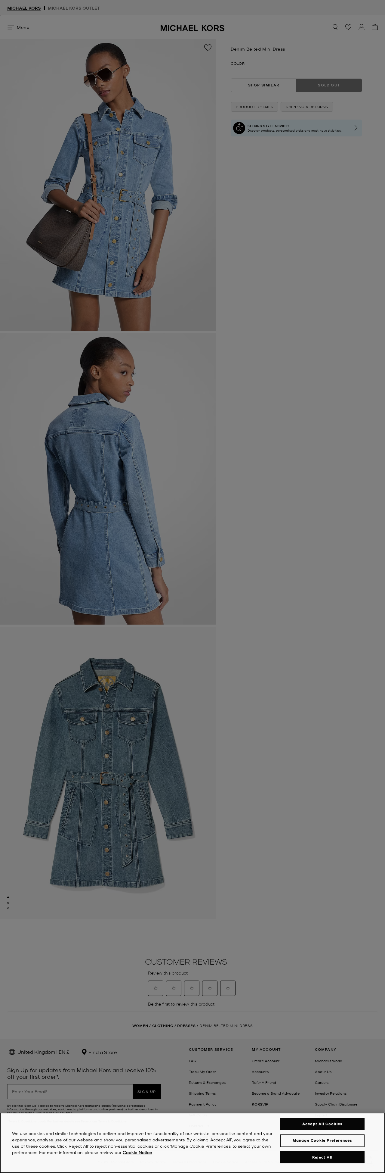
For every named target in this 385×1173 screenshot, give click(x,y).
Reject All (322, 1157)
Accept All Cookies (322, 1123)
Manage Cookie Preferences (322, 1140)
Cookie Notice (137, 1152)
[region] (192, 1143)
